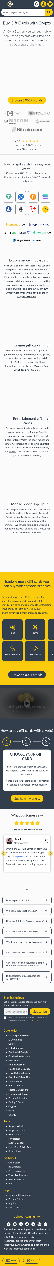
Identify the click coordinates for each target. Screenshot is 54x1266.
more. (29, 180)
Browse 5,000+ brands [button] (27, 100)
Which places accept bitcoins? (21, 910)
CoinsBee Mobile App (19, 1146)
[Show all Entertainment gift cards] (47, 419)
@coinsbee (21, 856)
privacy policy (32, 1020)
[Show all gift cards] (47, 345)
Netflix (45, 443)
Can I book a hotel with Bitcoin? (22, 931)
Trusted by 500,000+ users (27, 145)
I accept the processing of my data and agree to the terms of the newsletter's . (27, 1018)
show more (37, 44)
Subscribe (40, 1011)
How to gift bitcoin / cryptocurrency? (25, 921)
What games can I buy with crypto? (24, 941)
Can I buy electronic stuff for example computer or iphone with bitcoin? (25, 964)
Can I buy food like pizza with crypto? (25, 952)
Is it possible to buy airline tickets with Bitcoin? (23, 977)
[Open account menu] (43, 4)
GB (32, 1260)
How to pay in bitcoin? (17, 900)
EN (12, 1260)
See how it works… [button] (27, 798)
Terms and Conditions (19, 1194)
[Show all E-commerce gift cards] (47, 260)
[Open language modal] (36, 4)
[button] (3, 4)
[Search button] (49, 12)
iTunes (12, 451)
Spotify (45, 447)
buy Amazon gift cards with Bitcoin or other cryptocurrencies (27, 292)
